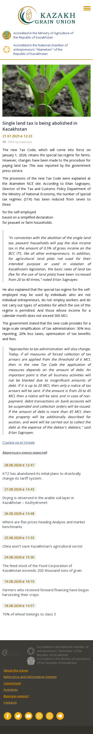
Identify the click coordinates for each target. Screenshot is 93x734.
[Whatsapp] (50, 716)
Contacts (10, 702)
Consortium (12, 683)
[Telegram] (60, 716)
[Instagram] (39, 716)
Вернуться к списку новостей (24, 452)
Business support (16, 696)
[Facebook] (8, 716)
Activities (11, 689)
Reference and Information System (30, 677)
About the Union (16, 670)
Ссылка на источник (18, 442)
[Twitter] (18, 716)
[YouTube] (29, 716)
